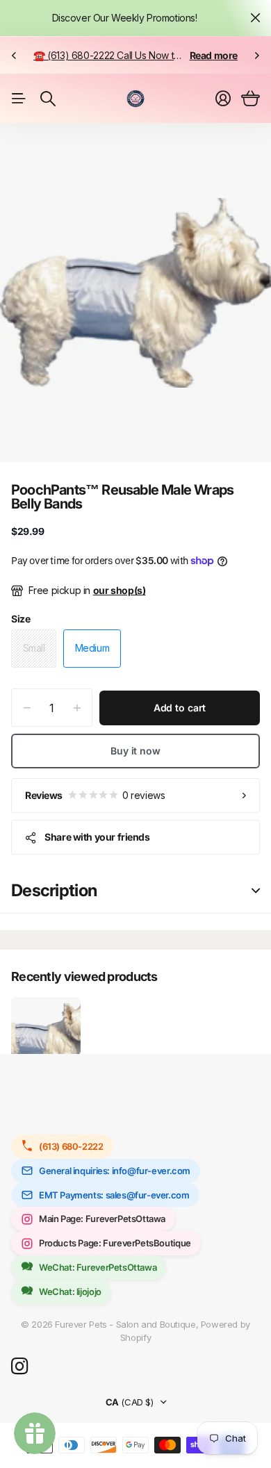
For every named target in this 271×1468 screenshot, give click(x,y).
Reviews (95, 795)
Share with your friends (96, 837)
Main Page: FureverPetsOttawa (102, 1218)
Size (20, 619)
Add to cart (180, 708)
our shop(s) (119, 590)
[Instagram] (19, 1366)
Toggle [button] (255, 891)
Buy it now (135, 751)
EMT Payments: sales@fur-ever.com (114, 1195)
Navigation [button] (18, 98)
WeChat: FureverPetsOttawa (97, 1267)
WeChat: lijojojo (70, 1291)
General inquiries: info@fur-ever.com (114, 1170)
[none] (14, 55)
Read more (214, 55)
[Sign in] (223, 98)
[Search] (48, 98)
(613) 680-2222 (71, 1146)
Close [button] (255, 18)
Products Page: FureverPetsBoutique (115, 1242)
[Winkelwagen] (250, 98)
